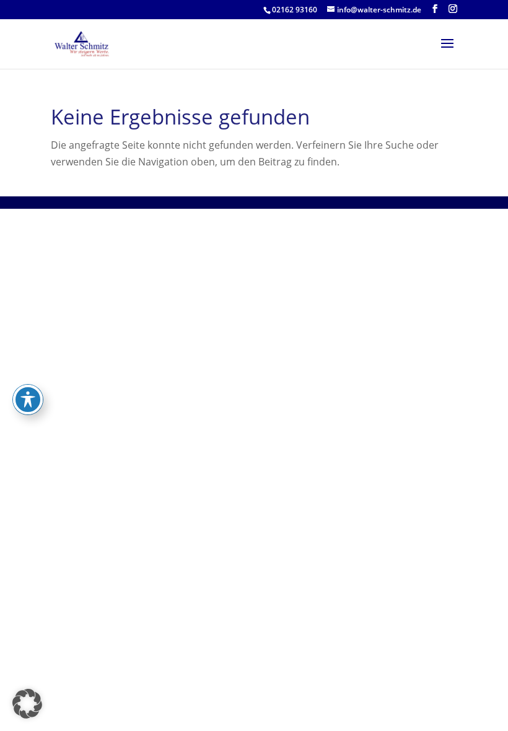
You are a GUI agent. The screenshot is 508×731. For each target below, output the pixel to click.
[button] (27, 703)
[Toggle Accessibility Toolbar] (28, 399)
